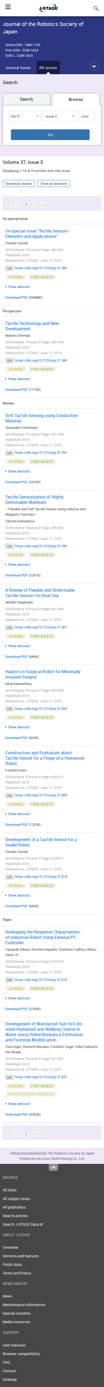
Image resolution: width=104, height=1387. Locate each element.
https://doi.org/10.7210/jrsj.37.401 (41, 627)
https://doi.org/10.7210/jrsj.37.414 (41, 876)
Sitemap (10, 1379)
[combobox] (24, 116)
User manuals (14, 1345)
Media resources (16, 1321)
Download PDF (16, 297)
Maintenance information (24, 1304)
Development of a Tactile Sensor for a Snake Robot (41, 842)
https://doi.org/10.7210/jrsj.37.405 (41, 708)
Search (26, 99)
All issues (48, 67)
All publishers (14, 1207)
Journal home (18, 67)
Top (53, 1167)
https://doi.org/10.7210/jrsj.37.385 (41, 360)
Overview (10, 1247)
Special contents (17, 1313)
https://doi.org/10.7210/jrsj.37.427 (41, 1076)
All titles (10, 1190)
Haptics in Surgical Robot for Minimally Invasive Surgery (43, 674)
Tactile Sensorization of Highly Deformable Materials (34, 499)
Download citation (19, 183)
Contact (9, 1370)
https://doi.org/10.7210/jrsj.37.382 (41, 267)
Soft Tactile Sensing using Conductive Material (41, 418)
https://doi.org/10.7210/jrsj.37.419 (41, 979)
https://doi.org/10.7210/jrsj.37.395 (41, 545)
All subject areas (16, 1198)
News (7, 1296)
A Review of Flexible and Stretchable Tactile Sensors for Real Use (40, 592)
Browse (76, 99)
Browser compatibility (21, 1353)
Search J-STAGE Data (21, 1224)
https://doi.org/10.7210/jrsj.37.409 (41, 795)
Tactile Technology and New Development (32, 326)
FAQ (6, 1362)
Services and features (21, 1255)
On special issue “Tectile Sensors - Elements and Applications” (37, 233)
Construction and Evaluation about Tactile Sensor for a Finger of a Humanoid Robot (44, 758)
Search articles (15, 1215)
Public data (12, 1264)
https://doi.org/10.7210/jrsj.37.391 (41, 452)
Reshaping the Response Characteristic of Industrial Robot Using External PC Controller (43, 937)
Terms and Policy (17, 1273)
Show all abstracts (54, 183)
